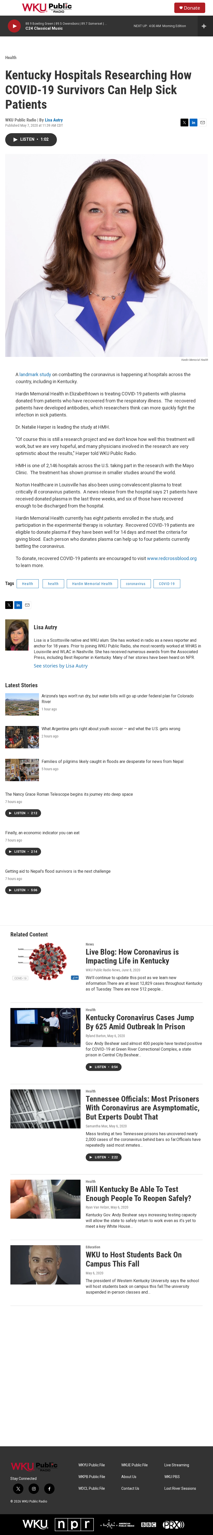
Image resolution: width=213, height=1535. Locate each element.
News (90, 944)
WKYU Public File (91, 1465)
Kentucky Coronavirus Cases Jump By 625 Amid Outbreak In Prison (140, 1022)
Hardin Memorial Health (92, 584)
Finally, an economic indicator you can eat (42, 832)
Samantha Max (97, 1126)
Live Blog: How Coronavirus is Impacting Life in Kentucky (132, 956)
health (53, 584)
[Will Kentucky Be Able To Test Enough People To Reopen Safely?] (45, 1199)
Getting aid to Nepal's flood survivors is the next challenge (58, 871)
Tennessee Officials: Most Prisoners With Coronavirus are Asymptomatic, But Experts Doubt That (142, 1108)
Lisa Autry (54, 120)
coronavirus (135, 584)
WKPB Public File (91, 1477)
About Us (128, 1477)
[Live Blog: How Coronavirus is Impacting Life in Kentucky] (45, 961)
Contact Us (130, 1489)
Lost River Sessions (180, 1489)
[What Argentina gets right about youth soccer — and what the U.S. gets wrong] (22, 737)
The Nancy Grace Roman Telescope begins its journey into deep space (69, 794)
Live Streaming (176, 1465)
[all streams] (205, 26)
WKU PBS (172, 1477)
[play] (14, 26)
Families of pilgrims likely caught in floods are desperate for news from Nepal (112, 761)
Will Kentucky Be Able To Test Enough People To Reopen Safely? (138, 1194)
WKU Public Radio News (103, 970)
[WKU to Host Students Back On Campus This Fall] (45, 1264)
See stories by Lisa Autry (61, 666)
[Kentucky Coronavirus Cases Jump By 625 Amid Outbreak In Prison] (45, 1027)
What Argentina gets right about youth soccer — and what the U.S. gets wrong (111, 728)
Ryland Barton (96, 1036)
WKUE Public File (134, 1465)
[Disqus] (106, 1376)
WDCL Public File (91, 1489)
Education (93, 1247)
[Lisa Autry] (17, 635)
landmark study (35, 374)
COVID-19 (167, 584)
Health (10, 57)
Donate (192, 8)
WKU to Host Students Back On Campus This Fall (134, 1259)
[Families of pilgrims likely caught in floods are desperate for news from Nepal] (22, 770)
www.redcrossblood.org (172, 558)
